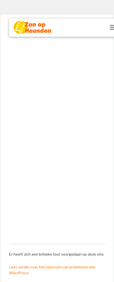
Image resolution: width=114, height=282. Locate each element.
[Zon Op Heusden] (29, 27)
